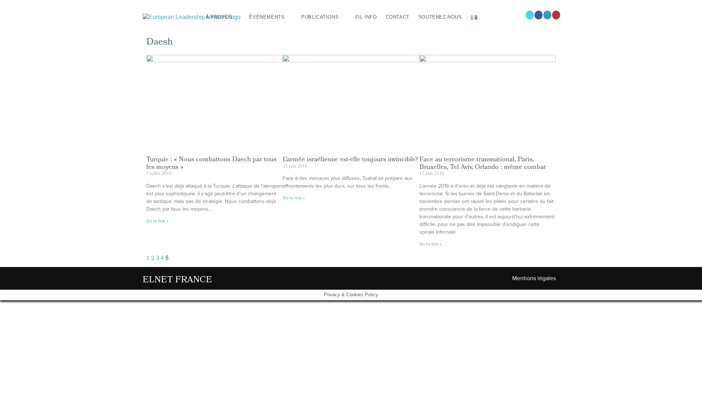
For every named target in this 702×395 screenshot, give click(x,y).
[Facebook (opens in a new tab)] (539, 15)
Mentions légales (534, 278)
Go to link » (157, 220)
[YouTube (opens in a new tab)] (556, 15)
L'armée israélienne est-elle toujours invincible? (350, 160)
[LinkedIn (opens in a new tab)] (547, 15)
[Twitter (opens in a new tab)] (530, 15)
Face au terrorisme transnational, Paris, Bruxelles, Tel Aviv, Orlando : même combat (482, 163)
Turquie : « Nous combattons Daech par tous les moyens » (211, 163)
